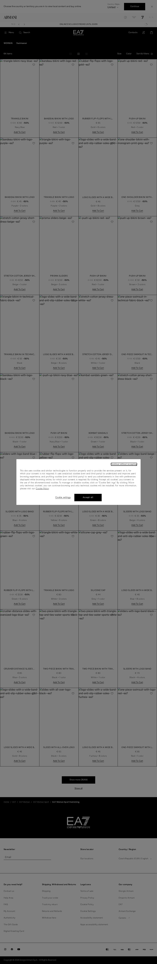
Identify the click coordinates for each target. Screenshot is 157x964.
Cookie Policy (42, 489)
